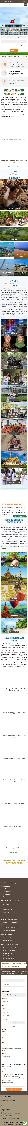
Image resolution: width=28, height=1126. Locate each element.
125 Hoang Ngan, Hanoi (9, 1100)
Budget (4, 1053)
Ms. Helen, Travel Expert (9, 956)
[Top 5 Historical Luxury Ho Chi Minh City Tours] (14, 837)
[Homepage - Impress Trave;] (17, 1)
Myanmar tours (6, 897)
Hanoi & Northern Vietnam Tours (11, 925)
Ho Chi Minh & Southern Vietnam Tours (12, 930)
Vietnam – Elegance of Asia (9, 919)
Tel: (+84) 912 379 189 (8, 1103)
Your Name (5, 977)
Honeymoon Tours (7, 909)
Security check (6, 1081)
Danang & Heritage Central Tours (11, 927)
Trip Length (5, 1019)
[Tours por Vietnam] (19, 1)
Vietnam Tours (6, 886)
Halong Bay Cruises (7, 938)
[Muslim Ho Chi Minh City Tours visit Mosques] (14, 748)
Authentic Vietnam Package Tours (11, 922)
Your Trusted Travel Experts (10, 945)
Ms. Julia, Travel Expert (8, 958)
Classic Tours (6, 912)
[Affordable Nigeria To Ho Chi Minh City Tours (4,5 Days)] (14, 793)
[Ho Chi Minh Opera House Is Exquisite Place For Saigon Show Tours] (14, 678)
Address (4, 998)
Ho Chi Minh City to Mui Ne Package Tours (14, 826)
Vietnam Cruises (6, 934)
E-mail (4, 1005)
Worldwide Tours (9, 56)
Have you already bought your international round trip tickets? (13, 1065)
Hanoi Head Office (7, 1097)
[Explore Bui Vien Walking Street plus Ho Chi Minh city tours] (14, 725)
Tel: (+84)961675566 (8, 1115)
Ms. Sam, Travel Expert (8, 953)
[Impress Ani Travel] (18, 1)
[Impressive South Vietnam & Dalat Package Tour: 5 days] (14, 150)
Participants (5, 1030)
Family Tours (6, 907)
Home (2, 56)
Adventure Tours (7, 915)
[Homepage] (11, 5)
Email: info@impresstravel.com (11, 1105)
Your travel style (6, 1072)
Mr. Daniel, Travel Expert (9, 950)
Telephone (5, 1012)
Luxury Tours (6, 904)
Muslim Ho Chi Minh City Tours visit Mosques (14, 758)
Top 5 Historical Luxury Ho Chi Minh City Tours (14, 848)
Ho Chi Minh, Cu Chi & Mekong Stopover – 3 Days (14, 139)
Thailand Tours (6, 894)
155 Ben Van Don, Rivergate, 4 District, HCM (14, 1113)
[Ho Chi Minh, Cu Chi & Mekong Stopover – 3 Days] (14, 128)
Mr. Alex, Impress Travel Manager (11, 948)
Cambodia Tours (7, 891)
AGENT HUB (24, 1)
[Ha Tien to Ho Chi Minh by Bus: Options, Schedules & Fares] (14, 769)
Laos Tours (5, 889)
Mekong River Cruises (8, 940)
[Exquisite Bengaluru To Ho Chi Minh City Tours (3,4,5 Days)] (14, 701)
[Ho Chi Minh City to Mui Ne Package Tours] (14, 816)
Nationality (5, 991)
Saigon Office (5, 1110)
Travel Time (15, 1019)
